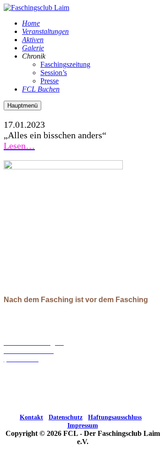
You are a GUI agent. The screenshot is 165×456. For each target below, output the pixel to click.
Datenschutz (65, 417)
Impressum (82, 425)
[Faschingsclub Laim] (36, 7)
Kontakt (31, 417)
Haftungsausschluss (115, 417)
